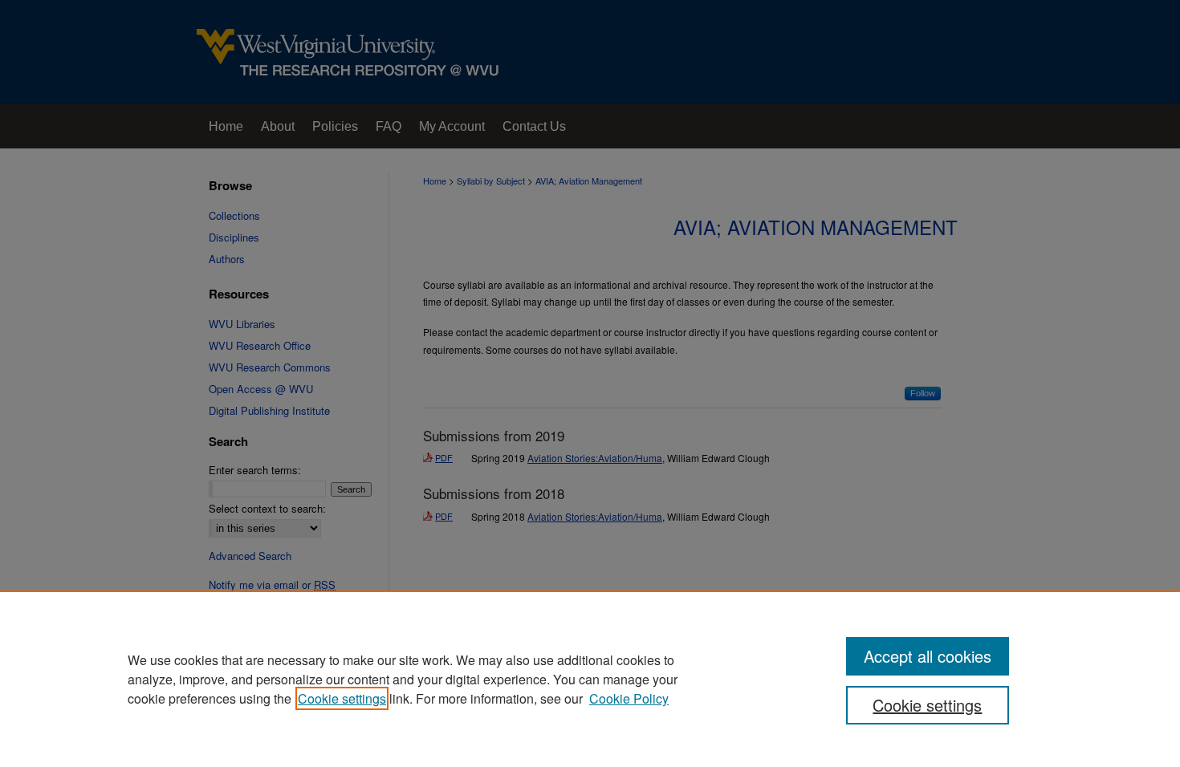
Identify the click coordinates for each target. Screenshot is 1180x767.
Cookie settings (342, 698)
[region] (590, 678)
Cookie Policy (629, 698)
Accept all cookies (927, 656)
